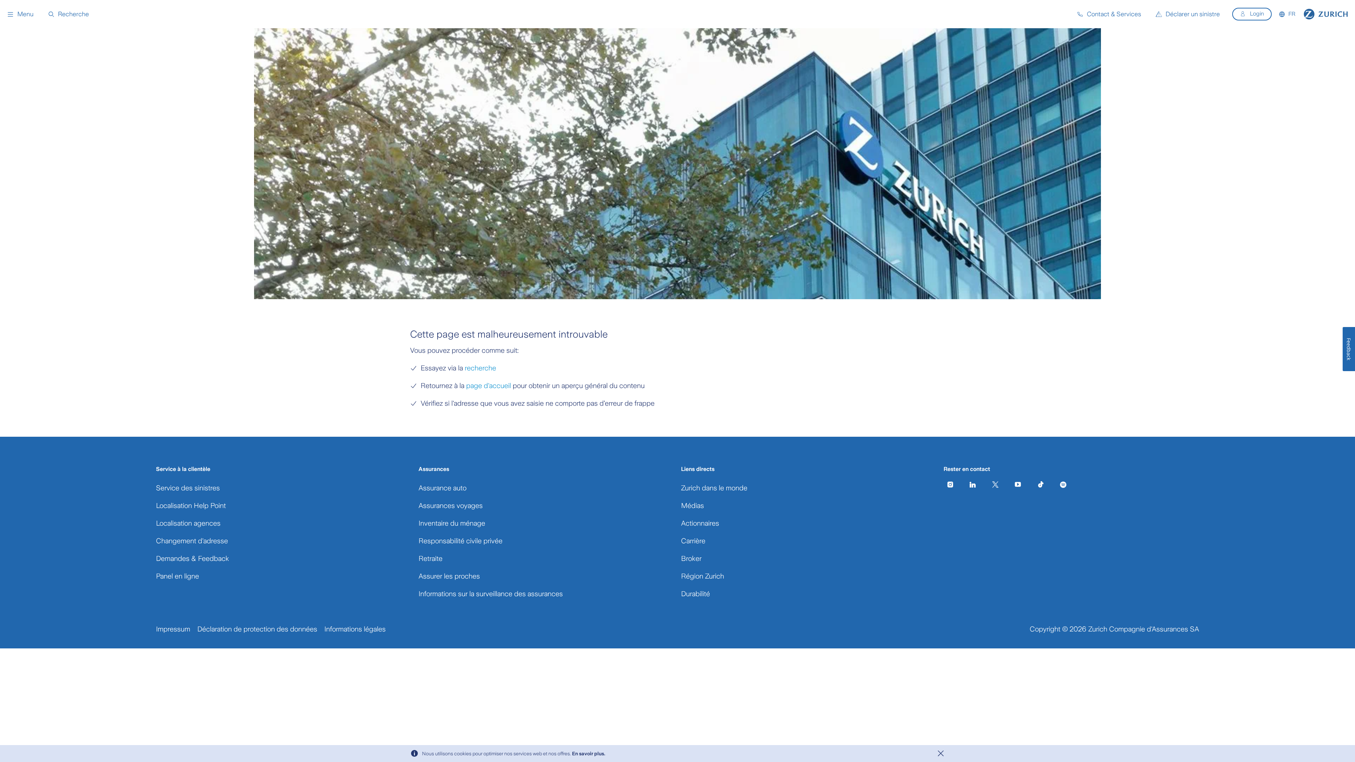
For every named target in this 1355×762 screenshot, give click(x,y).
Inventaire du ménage (451, 523)
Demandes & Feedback (192, 558)
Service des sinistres (188, 488)
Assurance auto (442, 488)
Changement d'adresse (192, 541)
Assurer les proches (449, 576)
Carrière (693, 541)
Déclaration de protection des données (257, 629)
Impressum (173, 629)
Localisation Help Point (191, 505)
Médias (692, 505)
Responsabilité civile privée (460, 541)
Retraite (430, 558)
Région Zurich (702, 576)
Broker (691, 558)
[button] (20, 14)
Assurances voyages (450, 505)
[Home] (1326, 14)
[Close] (941, 753)
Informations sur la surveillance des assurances (490, 594)
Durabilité (695, 594)
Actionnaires (700, 523)
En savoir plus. (588, 753)
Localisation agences (188, 523)
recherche (480, 368)
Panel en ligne (177, 576)
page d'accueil (488, 385)
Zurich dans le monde (714, 488)
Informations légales (355, 629)
